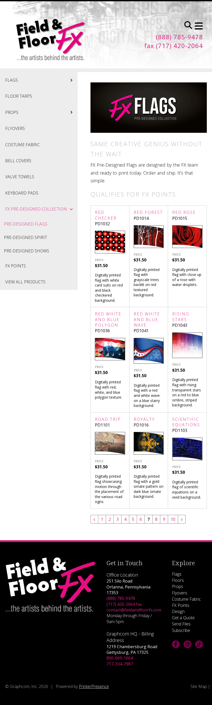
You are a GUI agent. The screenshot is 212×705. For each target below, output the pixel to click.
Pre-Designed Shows (26, 251)
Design (178, 611)
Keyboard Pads (21, 193)
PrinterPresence (94, 686)
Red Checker (106, 215)
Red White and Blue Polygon (108, 319)
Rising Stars (180, 316)
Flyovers (15, 128)
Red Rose (184, 212)
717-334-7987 (120, 664)
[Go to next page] (181, 519)
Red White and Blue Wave (147, 319)
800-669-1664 (120, 658)
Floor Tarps (18, 96)
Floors (178, 580)
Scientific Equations (186, 422)
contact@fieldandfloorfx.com (134, 610)
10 (173, 519)
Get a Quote (183, 618)
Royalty (144, 419)
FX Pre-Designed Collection (36, 209)
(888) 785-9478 (121, 598)
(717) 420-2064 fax (124, 604)
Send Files (181, 624)
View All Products (25, 282)
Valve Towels (19, 177)
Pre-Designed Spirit (25, 237)
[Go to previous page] (94, 519)
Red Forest (148, 212)
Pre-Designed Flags (25, 224)
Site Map (199, 686)
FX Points (15, 266)
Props (11, 112)
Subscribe (181, 630)
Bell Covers (18, 161)
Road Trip (108, 419)
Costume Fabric (22, 145)
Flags (11, 80)
